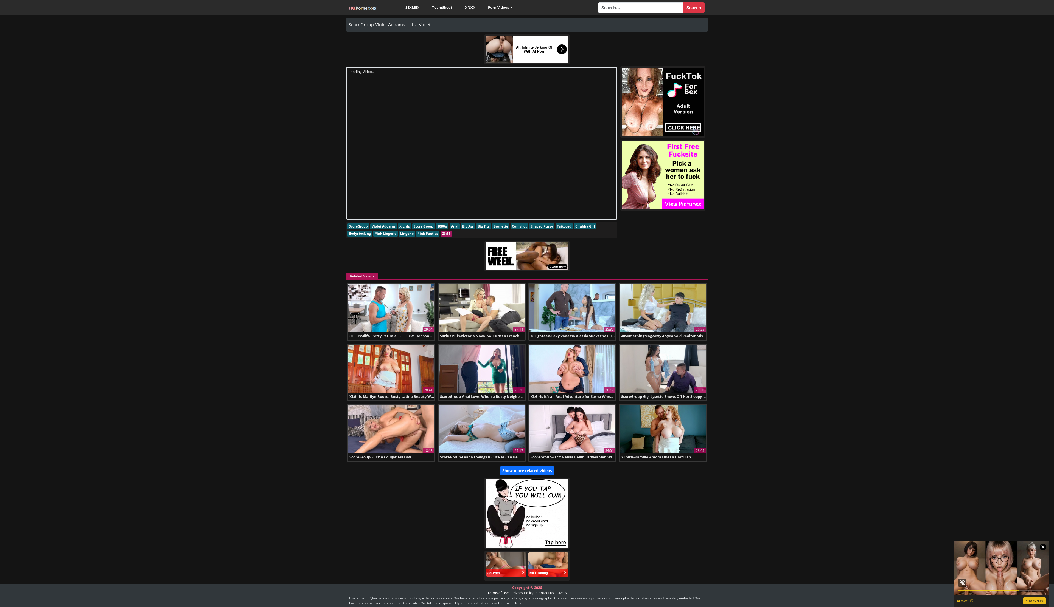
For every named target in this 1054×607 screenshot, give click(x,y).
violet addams (384, 226)
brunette (501, 226)
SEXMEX (412, 7)
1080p (442, 226)
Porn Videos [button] (499, 7)
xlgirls (404, 226)
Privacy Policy (522, 592)
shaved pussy (542, 226)
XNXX (470, 7)
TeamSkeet (442, 7)
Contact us (545, 592)
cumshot (519, 226)
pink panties (427, 233)
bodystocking (360, 233)
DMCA (562, 592)
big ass (468, 226)
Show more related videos (527, 470)
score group (423, 226)
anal (454, 226)
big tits (484, 226)
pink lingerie (385, 233)
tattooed (564, 226)
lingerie (407, 233)
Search (693, 8)
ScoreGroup (358, 226)
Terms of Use (498, 592)
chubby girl (585, 226)
